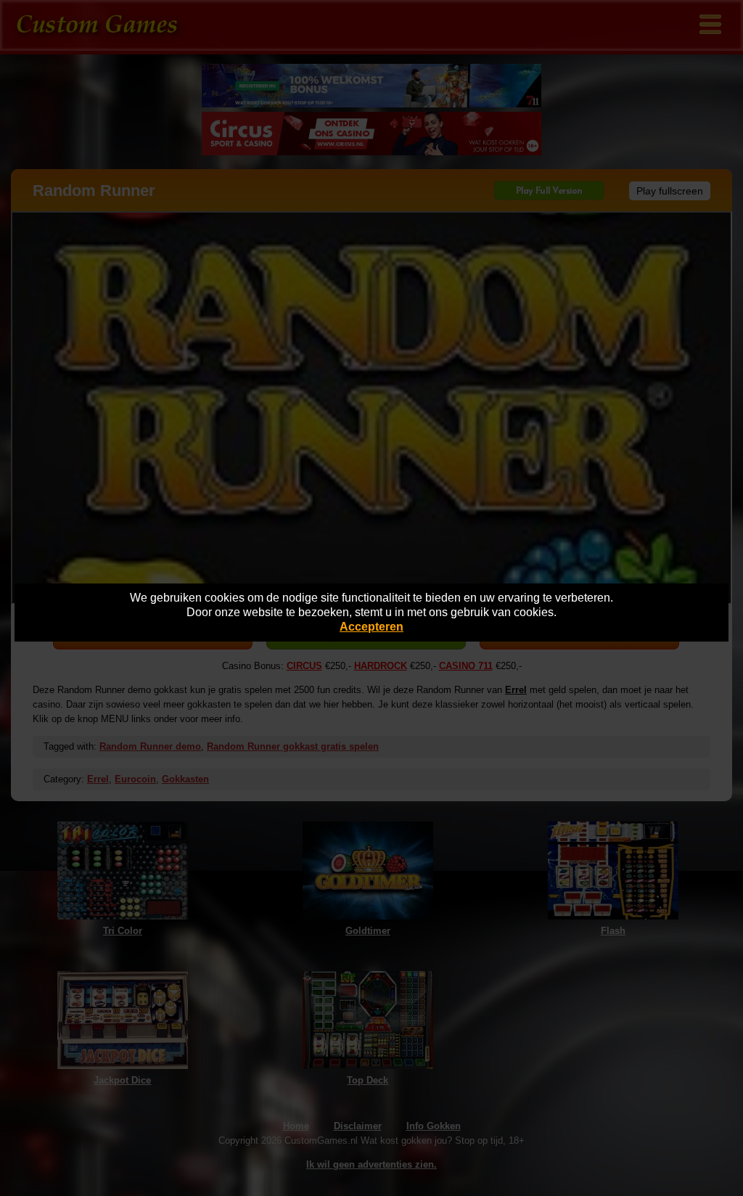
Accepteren (371, 626)
